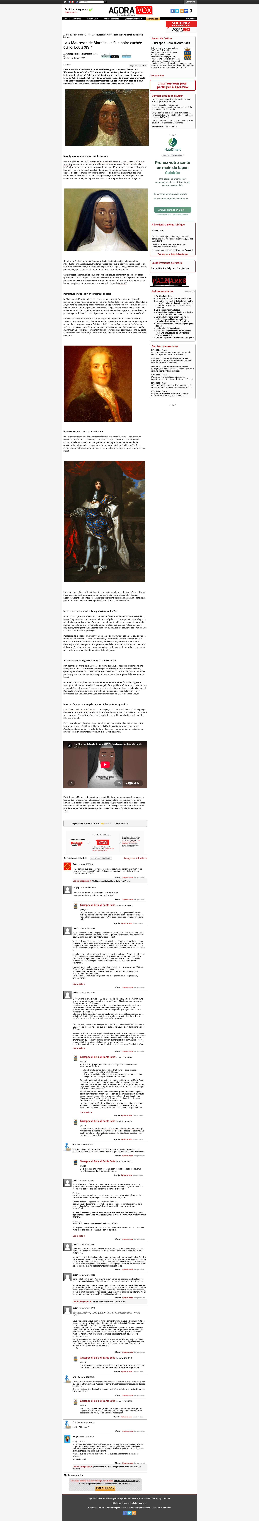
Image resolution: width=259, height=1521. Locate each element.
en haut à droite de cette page (126, 1481)
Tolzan (75, 864)
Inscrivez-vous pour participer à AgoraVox (172, 85)
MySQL (159, 1498)
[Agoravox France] (70, 2)
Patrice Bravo (171, 247)
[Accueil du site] (130, 16)
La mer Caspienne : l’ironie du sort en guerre (175, 337)
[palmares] (169, 286)
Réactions (105, 57)
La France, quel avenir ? (162, 250)
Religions (171, 268)
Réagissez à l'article (135, 858)
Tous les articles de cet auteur (164, 127)
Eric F (75, 1144)
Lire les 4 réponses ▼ (99, 1301)
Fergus (76, 1436)
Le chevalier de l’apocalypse (168, 328)
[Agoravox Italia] (72, 2)
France (154, 268)
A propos (92, 1508)
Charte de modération (161, 1508)
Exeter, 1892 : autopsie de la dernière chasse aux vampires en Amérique (171, 100)
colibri (75, 928)
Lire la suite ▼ (79, 984)
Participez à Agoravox (76, 9)
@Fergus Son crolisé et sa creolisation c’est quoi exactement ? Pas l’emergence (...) (171, 361)
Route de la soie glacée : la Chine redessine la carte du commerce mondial (174, 313)
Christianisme (183, 268)
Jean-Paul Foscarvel (184, 250)
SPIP (134, 1498)
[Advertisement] (111, 27)
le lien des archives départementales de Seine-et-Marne (116, 1129)
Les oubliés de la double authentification (173, 299)
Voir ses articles (157, 75)
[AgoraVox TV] (186, 12)
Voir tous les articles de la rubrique (173, 254)
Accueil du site (69, 35)
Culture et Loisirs (111, 19)
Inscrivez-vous (71, 12)
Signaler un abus (127, 877)
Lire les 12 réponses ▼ (107, 1468)
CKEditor (166, 1498)
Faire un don (152, 19)
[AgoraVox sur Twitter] (177, 12)
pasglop (76, 887)
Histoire (162, 268)
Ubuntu (147, 1498)
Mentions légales (113, 1508)
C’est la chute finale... (165, 296)
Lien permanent (139, 877)
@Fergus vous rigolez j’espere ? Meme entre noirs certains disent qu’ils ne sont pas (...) (172, 370)
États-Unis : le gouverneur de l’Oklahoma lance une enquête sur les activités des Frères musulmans (173, 333)
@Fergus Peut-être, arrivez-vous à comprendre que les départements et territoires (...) (171, 353)
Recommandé (126, 57)
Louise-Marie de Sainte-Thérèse (103, 161)
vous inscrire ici (124, 1483)
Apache (140, 1498)
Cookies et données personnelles (136, 1508)
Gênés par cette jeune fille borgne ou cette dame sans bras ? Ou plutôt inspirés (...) (170, 238)
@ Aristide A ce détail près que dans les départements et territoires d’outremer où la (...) (172, 378)
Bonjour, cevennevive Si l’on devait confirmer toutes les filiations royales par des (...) (170, 394)
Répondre (118, 877)
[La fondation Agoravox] (181, 32)
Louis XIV (122, 283)
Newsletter (190, 19)
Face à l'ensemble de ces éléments (79, 709)
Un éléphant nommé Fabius (168, 310)
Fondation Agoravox (138, 1503)
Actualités (77, 19)
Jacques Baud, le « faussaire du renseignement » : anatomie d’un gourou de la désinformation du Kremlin (172, 107)
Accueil (67, 19)
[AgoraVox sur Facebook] (173, 12)
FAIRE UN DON (105, 1488)
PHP (153, 1498)
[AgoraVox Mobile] (191, 12)
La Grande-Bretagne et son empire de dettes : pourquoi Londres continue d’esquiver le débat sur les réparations (172, 319)
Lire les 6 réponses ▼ (101, 881)
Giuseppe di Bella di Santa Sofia (79, 54)
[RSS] (182, 12)
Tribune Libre (92, 19)
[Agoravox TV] (76, 2)
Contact (101, 1508)
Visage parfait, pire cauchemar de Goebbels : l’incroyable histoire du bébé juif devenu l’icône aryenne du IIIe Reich (172, 115)
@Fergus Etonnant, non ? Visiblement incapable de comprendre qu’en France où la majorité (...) (171, 386)
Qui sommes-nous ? (133, 19)
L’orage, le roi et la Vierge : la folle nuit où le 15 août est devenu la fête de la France (172, 122)
